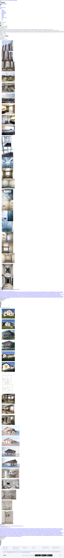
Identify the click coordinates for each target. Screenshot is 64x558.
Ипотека (3, 14)
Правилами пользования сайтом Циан (11, 551)
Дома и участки (4, 12)
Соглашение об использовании (12, 0)
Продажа (3, 10)
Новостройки (4, 11)
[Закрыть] (0, 1)
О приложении (32, 555)
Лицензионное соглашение (28, 551)
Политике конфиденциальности (55, 551)
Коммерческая (4, 13)
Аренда (3, 9)
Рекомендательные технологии (26, 552)
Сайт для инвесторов (16, 549)
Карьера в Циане (5, 549)
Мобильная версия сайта (25, 555)
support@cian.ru (10, 552)
